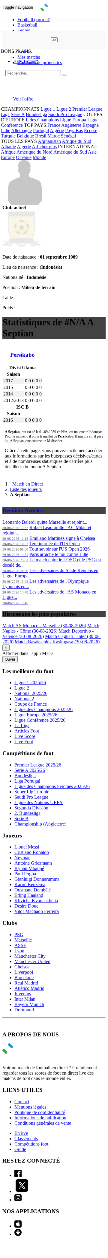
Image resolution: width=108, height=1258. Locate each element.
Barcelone (24, 977)
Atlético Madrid (29, 988)
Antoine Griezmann (33, 863)
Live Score (24, 736)
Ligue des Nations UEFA (38, 802)
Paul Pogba (25, 873)
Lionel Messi (26, 846)
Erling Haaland (28, 895)
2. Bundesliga (27, 813)
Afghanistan (49, 141)
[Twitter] (21, 1191)
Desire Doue (26, 905)
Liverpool (23, 972)
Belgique (25, 135)
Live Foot (23, 741)
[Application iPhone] (18, 1225)
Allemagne (21, 130)
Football (33, 19)
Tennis (23, 30)
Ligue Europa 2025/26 (35, 714)
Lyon (19, 950)
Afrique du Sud (76, 141)
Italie (5, 130)
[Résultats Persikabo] (21, 246)
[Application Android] (18, 1234)
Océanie (24, 157)
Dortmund (24, 1009)
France (53, 125)
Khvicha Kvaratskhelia (36, 900)
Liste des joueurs (26, 489)
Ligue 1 (47, 109)
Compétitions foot (31, 1143)
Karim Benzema (29, 884)
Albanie (8, 146)
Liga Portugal (27, 780)
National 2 (24, 698)
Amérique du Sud (70, 151)
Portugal (41, 130)
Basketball (27, 24)
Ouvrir (10, 659)
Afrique (8, 151)
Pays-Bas (74, 130)
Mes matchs (28, 57)
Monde (39, 157)
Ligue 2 (63, 109)
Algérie (57, 130)
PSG (18, 934)
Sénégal (68, 135)
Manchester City (30, 956)
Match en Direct (27, 483)
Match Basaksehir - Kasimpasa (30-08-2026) (57, 641)
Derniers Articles (22, 510)
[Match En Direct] (21, 1052)
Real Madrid (26, 982)
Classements (26, 1138)
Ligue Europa (73, 119)
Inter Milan (24, 999)
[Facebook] (18, 1175)
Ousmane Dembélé (32, 889)
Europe (8, 157)
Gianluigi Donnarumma (36, 879)
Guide (20, 1149)
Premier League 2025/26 (37, 764)
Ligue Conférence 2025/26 (39, 720)
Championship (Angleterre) (40, 823)
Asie (92, 151)
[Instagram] (18, 1199)
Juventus (22, 993)
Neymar (22, 857)
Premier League (87, 109)
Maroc (53, 135)
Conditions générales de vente (42, 1123)
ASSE (20, 945)
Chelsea (21, 966)
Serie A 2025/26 (29, 770)
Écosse (90, 130)
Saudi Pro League (65, 114)
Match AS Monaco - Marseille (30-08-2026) (44, 625)
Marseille (23, 939)
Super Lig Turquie (31, 791)
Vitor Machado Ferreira (36, 911)
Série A (18, 114)
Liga (5, 114)
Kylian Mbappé (29, 868)
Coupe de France (30, 704)
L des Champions (42, 119)
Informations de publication (40, 1117)
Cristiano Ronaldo (31, 852)
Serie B (21, 818)
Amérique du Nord (34, 151)
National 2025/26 (30, 693)
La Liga (21, 725)
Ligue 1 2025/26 (30, 682)
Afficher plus (44, 146)
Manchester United (32, 961)
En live (21, 1133)
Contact (21, 1101)
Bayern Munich (29, 1004)
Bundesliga (36, 114)
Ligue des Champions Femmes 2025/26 (52, 786)
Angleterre (71, 125)
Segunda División (31, 807)
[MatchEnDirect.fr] (54, 9)
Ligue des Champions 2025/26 (43, 709)
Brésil (40, 135)
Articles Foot (26, 730)
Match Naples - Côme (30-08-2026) (50, 628)
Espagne (90, 125)
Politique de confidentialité (39, 1112)
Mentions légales (30, 1106)
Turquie (8, 135)
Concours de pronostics (39, 62)
